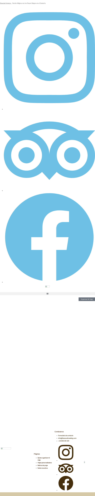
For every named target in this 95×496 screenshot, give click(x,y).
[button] (47, 293)
